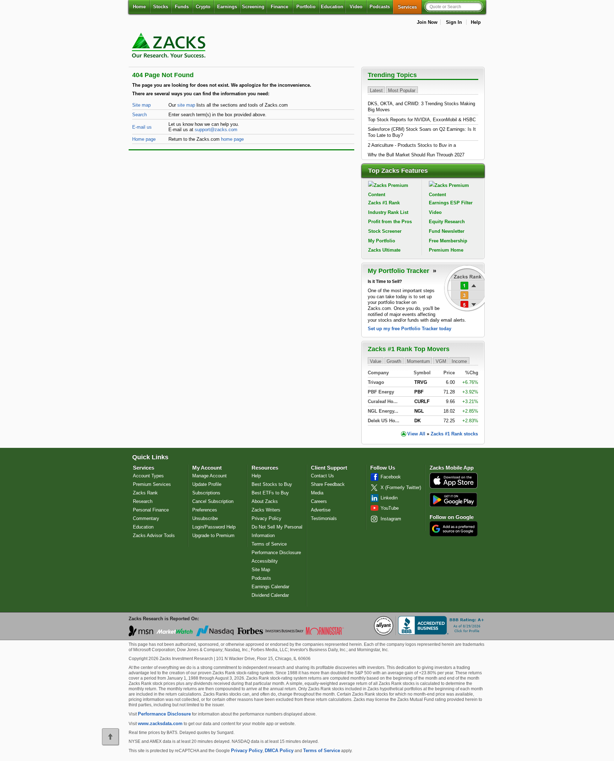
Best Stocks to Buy (272, 484)
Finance (279, 6)
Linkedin (389, 497)
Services (410, 7)
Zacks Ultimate (384, 250)
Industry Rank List (388, 212)
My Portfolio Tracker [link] (399, 270)
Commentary (146, 518)
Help (476, 22)
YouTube (390, 508)
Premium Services (152, 484)
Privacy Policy (266, 518)
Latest (376, 90)
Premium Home (446, 250)
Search (139, 114)
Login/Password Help (214, 527)
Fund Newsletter (446, 231)
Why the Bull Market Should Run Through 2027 (416, 154)
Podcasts (380, 6)
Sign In (454, 22)
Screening (253, 6)
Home (139, 6)
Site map (141, 105)
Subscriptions (206, 492)
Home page (144, 139)
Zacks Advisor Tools (154, 535)
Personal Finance (151, 510)
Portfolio (306, 6)
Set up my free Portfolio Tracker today (409, 328)
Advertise (320, 510)
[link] (170, 62)
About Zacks (265, 501)
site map (186, 105)
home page (232, 139)
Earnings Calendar (270, 586)
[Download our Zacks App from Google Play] (453, 499)
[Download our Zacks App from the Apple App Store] (454, 488)
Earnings (227, 6)
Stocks (160, 6)
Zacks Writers (266, 510)
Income (459, 361)
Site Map (261, 569)
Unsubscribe (205, 518)
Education (332, 6)
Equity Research (447, 221)
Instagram (391, 518)
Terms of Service (269, 544)
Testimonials (324, 518)
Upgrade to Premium (213, 535)
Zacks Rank (145, 492)
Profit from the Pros (390, 221)
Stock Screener (385, 231)
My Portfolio (381, 240)
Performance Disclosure (276, 552)
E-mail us (142, 127)
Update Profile (206, 484)
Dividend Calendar (270, 595)
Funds (182, 6)
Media (317, 492)
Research (142, 501)
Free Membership (448, 240)
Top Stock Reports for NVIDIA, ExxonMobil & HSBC (422, 119)
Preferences (204, 510)
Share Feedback (328, 484)
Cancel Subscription (212, 501)
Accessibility (265, 561)
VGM (441, 361)
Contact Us (322, 475)
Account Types (148, 475)
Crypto (203, 6)
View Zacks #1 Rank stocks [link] (442, 433)
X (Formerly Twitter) (401, 487)
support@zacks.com (216, 129)
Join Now (427, 22)
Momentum (418, 361)
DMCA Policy (279, 750)
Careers (319, 501)
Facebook (391, 476)
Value (375, 361)
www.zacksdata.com (160, 723)
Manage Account (209, 475)
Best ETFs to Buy (270, 492)
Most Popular (401, 90)
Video (356, 6)
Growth (394, 361)
